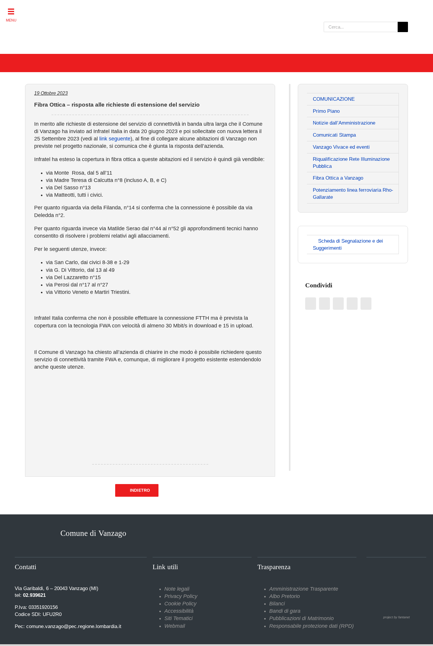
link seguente (114, 139)
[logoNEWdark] (98, 9)
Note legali (176, 589)
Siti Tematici (178, 618)
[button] (11, 11)
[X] (324, 303)
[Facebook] (311, 303)
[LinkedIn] (338, 303)
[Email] (366, 303)
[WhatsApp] (352, 303)
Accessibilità (179, 611)
